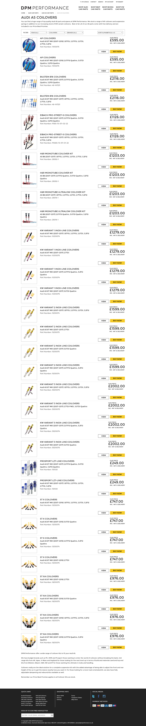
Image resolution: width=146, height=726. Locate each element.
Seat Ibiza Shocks (41, 699)
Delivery (59, 699)
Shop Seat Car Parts (95, 8)
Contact (93, 2)
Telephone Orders (76, 697)
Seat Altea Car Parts (41, 701)
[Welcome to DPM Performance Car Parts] (45, 8)
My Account (109, 2)
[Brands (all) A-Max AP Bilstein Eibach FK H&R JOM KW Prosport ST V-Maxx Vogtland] (82, 33)
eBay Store (74, 699)
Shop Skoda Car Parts (107, 8)
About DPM (60, 695)
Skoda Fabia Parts (41, 703)
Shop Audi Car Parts (83, 8)
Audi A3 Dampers (26, 695)
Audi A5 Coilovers (63, 13)
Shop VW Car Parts (120, 8)
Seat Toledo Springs (27, 705)
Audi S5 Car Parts (41, 705)
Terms (73, 695)
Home (23, 13)
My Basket (120, 2)
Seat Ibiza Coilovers (27, 697)
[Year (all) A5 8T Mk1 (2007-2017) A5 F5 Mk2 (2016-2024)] (39, 33)
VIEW (103, 52)
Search (100, 2)
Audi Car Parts (33, 13)
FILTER (25, 33)
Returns (59, 697)
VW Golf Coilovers (41, 695)
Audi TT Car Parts (26, 703)
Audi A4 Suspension (27, 701)
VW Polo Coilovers (26, 699)
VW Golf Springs (40, 697)
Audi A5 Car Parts (48, 13)
